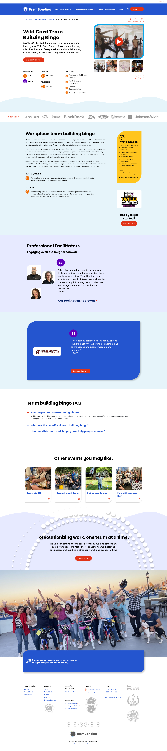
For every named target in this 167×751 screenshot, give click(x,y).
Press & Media (29, 692)
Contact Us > (136, 9)
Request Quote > (80, 371)
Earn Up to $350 (70, 691)
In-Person (51, 19)
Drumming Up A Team (68, 493)
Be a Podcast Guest (91, 693)
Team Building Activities (37, 19)
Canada (47, 695)
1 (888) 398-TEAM (111, 689)
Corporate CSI (33, 493)
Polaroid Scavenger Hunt (127, 494)
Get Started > (83, 558)
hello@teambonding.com (113, 697)
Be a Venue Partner (71, 703)
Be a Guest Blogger (71, 708)
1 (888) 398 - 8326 (111, 692)
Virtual (46, 689)
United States (49, 692)
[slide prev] (137, 77)
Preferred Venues (50, 700)
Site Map (90, 744)
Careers (27, 689)
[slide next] (142, 77)
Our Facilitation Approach (77, 301)
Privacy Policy (78, 744)
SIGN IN (161, 2)
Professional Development (107, 9)
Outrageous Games (97, 493)
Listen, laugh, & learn (93, 689)
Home (25, 19)
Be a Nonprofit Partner (72, 706)
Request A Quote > (34, 60)
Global (47, 697)
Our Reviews (28, 695)
